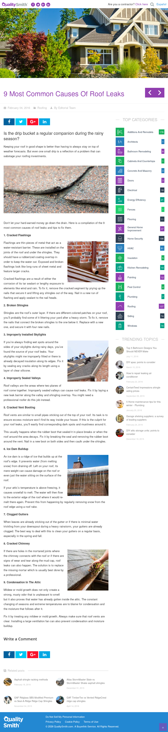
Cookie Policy (72, 721)
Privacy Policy (53, 721)
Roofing (42, 108)
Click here (141, 4)
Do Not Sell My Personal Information (65, 716)
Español (161, 4)
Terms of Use (91, 721)
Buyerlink (82, 726)
